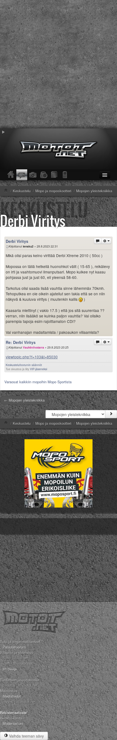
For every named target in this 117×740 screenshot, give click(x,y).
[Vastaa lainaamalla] (97, 241)
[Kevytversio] (65, 174)
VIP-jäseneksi (38, 369)
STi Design (10, 669)
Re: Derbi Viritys (21, 342)
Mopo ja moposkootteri (53, 423)
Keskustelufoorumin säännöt (24, 365)
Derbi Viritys (32, 220)
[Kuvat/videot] (32, 174)
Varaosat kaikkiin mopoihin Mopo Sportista (38, 381)
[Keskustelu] (21, 174)
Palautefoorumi (14, 647)
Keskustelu (21, 423)
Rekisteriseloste (13, 712)
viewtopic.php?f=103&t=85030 (32, 356)
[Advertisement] (58, 64)
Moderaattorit (13, 723)
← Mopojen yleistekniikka (24, 400)
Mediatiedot (12, 696)
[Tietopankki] (54, 174)
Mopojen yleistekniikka (94, 423)
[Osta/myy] (43, 174)
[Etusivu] (10, 174)
